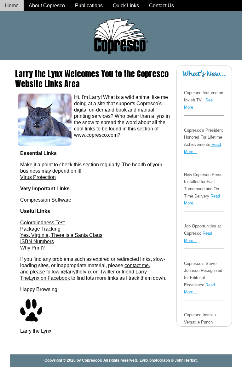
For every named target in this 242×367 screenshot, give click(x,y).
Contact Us (161, 5)
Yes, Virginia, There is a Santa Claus (61, 235)
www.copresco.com (96, 135)
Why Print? (32, 247)
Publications (89, 5)
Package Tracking (40, 229)
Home (12, 5)
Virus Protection (38, 177)
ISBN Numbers (37, 241)
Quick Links (126, 5)
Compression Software (45, 200)
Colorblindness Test (42, 222)
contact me (136, 265)
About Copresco (47, 5)
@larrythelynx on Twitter (88, 271)
